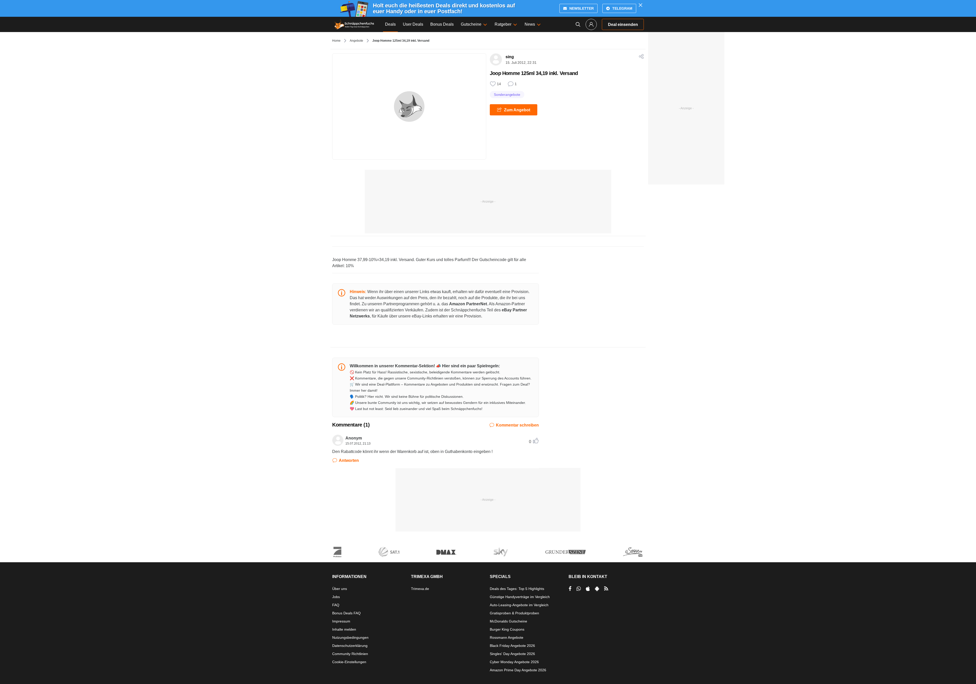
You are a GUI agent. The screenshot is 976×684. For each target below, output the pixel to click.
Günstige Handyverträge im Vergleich (520, 597)
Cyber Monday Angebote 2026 (514, 662)
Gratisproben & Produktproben (514, 613)
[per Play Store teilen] (597, 588)
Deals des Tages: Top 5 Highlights (517, 589)
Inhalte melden (344, 629)
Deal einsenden (623, 24)
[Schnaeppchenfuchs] (354, 24)
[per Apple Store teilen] (588, 588)
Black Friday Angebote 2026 (512, 646)
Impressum (341, 621)
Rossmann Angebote (506, 637)
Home (336, 40)
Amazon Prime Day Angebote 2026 (518, 670)
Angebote (356, 40)
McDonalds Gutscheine (508, 621)
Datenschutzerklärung (350, 646)
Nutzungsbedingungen (350, 637)
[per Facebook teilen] (570, 588)
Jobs (336, 597)
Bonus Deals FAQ (346, 613)
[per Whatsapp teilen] (578, 588)
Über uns (339, 589)
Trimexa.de (420, 589)
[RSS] (606, 588)
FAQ (335, 605)
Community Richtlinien (350, 654)
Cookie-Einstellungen (349, 662)
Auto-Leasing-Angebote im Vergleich (519, 605)
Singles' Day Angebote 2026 (512, 654)
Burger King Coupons (507, 629)
